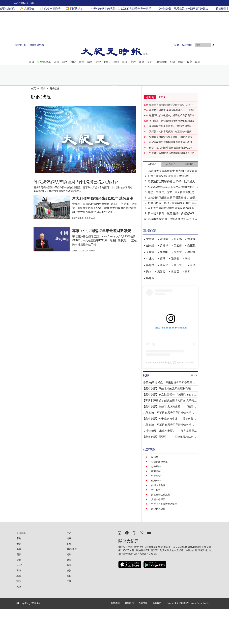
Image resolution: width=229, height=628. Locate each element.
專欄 (116, 61)
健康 (141, 61)
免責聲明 (143, 603)
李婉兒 (164, 265)
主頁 (33, 88)
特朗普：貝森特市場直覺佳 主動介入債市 (170, 137)
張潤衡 (175, 258)
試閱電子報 (20, 45)
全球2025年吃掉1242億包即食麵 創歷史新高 (173, 187)
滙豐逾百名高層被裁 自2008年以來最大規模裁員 (172, 182)
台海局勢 (156, 466)
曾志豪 (150, 239)
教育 (189, 61)
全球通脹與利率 (159, 461)
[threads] (134, 532)
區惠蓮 (150, 278)
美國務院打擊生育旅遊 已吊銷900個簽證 (170, 126)
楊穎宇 (178, 252)
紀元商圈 (187, 45)
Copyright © (173, 603)
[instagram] (119, 532)
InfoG (107, 61)
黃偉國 (150, 252)
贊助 (176, 45)
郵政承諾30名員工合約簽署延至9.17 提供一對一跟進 (172, 219)
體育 (181, 61)
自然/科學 (161, 61)
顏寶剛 (164, 252)
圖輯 (69, 576)
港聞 (73, 61)
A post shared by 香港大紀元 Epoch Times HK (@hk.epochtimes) (180, 362)
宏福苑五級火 (158, 508)
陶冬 (149, 271)
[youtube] (149, 532)
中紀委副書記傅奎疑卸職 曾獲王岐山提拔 (170, 142)
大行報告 (156, 490)
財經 (98, 61)
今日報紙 (21, 533)
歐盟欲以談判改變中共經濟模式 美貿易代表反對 (173, 115)
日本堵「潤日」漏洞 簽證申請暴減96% (171, 213)
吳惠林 (150, 265)
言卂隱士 (179, 265)
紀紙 (172, 61)
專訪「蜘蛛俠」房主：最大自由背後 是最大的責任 (172, 192)
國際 (90, 61)
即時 (56, 61)
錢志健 (150, 245)
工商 (69, 581)
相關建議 (115, 603)
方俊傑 (191, 239)
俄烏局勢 (156, 480)
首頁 (31, 61)
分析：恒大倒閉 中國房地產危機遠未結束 (170, 147)
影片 (18, 538)
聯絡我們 (129, 603)
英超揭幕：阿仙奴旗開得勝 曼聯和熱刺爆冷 (171, 120)
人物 (18, 586)
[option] (85, 139)
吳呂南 (178, 245)
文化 (149, 61)
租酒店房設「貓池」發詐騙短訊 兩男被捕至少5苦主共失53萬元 (172, 203)
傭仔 (162, 258)
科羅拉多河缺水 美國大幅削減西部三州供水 (171, 110)
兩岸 (81, 61)
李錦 (187, 258)
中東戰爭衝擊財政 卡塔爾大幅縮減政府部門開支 (173, 153)
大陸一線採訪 (158, 499)
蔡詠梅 (191, 252)
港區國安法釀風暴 (160, 494)
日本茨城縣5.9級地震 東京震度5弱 (168, 176)
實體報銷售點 (37, 45)
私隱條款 (157, 603)
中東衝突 (156, 476)
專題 (18, 576)
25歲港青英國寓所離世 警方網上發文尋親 (172, 171)
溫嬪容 (161, 271)
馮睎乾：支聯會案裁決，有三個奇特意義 (170, 131)
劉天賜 (178, 239)
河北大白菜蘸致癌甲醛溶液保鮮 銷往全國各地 (172, 208)
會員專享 (45, 61)
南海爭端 (156, 471)
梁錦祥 (164, 245)
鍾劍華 (164, 239)
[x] (141, 532)
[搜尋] (213, 45)
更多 (187, 271)
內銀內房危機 (158, 485)
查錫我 (175, 271)
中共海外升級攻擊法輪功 (164, 504)
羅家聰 (191, 245)
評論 (124, 61)
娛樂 (197, 61)
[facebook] (126, 532)
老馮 (192, 265)
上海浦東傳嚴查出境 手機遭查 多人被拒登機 (172, 198)
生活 (133, 61)
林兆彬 (150, 258)
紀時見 (154, 457)
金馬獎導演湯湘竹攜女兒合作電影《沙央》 (171, 104)
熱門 (65, 61)
